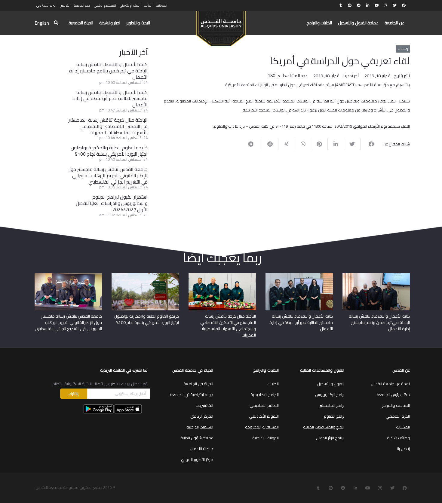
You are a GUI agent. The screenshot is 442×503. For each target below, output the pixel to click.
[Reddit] (358, 5)
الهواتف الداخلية (265, 437)
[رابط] (221, 26)
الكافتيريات (204, 405)
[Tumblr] (340, 5)
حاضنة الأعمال (201, 448)
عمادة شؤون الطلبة (196, 437)
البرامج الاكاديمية (264, 394)
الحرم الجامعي (398, 416)
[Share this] (368, 144)
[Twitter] (394, 5)
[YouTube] (376, 5)
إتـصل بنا (403, 448)
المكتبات (403, 427)
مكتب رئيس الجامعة (393, 394)
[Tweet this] (352, 144)
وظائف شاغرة (398, 437)
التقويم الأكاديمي (264, 416)
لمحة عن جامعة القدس (390, 383)
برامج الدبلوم (334, 416)
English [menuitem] (42, 22)
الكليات (273, 383)
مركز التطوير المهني (197, 459)
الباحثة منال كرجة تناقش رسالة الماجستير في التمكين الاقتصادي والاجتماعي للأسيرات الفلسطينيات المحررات (108, 126)
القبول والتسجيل (330, 383)
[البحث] (56, 23)
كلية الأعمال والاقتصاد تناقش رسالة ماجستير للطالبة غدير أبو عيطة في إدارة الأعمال (110, 98)
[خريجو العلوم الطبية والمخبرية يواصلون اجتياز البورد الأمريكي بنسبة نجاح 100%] (145, 275)
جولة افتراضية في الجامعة (191, 394)
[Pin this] (319, 144)
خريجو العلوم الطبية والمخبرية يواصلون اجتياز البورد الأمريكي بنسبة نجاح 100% (109, 150)
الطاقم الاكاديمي (264, 405)
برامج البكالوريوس (329, 394)
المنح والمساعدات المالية (323, 427)
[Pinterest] (349, 5)
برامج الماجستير (332, 405)
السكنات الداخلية (199, 427)
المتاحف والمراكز (396, 405)
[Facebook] (403, 5)
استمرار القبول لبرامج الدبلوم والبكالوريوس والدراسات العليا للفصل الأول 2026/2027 (112, 203)
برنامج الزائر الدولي (330, 437)
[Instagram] (385, 5)
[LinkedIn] (367, 5)
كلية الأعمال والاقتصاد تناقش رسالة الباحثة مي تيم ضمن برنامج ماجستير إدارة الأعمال (108, 70)
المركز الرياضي (201, 416)
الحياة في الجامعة (198, 383)
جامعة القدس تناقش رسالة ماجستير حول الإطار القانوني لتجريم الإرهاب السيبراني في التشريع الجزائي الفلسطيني (107, 175)
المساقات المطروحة (262, 427)
